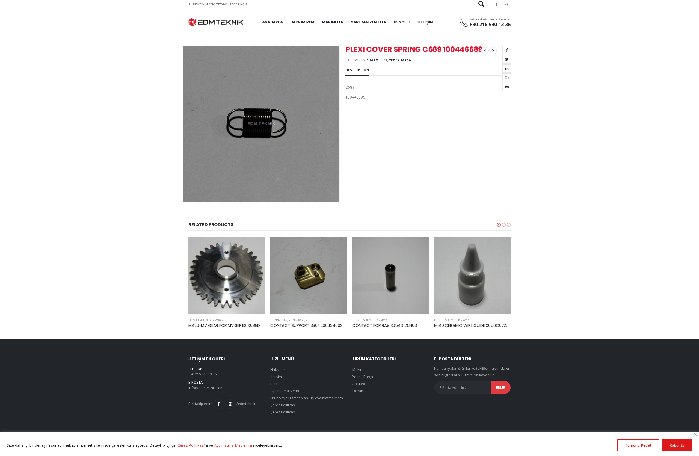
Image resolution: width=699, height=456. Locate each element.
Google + (506, 77)
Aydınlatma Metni (284, 390)
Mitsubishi (196, 320)
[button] (498, 224)
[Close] (695, 434)
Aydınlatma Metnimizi (233, 445)
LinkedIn (506, 68)
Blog (273, 383)
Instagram (230, 404)
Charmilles (376, 60)
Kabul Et (677, 445)
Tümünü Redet (638, 445)
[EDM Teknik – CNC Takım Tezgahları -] (215, 22)
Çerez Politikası (190, 445)
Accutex (358, 383)
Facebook (506, 50)
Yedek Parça (400, 60)
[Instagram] (506, 4)
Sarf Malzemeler (368, 22)
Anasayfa (272, 22)
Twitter (506, 59)
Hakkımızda (302, 22)
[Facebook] (497, 4)
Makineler (332, 22)
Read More (256, 246)
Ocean (357, 390)
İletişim (425, 22)
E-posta (506, 87)
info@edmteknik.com (205, 387)
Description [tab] (357, 69)
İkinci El (402, 22)
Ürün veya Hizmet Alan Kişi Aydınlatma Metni (307, 397)
